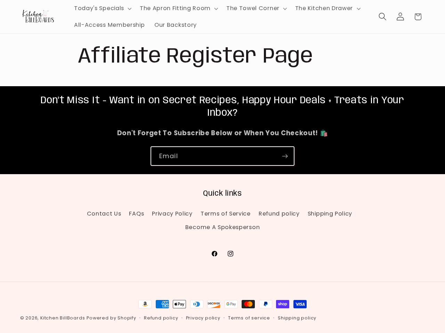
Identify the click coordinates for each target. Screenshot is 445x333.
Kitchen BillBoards (62, 318)
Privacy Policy (172, 214)
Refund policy (279, 214)
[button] (102, 8)
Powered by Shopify (111, 318)
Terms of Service (226, 214)
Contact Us (104, 214)
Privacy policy (203, 318)
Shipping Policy (330, 214)
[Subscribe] (285, 156)
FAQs (136, 214)
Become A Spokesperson (222, 227)
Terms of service (249, 318)
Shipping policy (297, 318)
